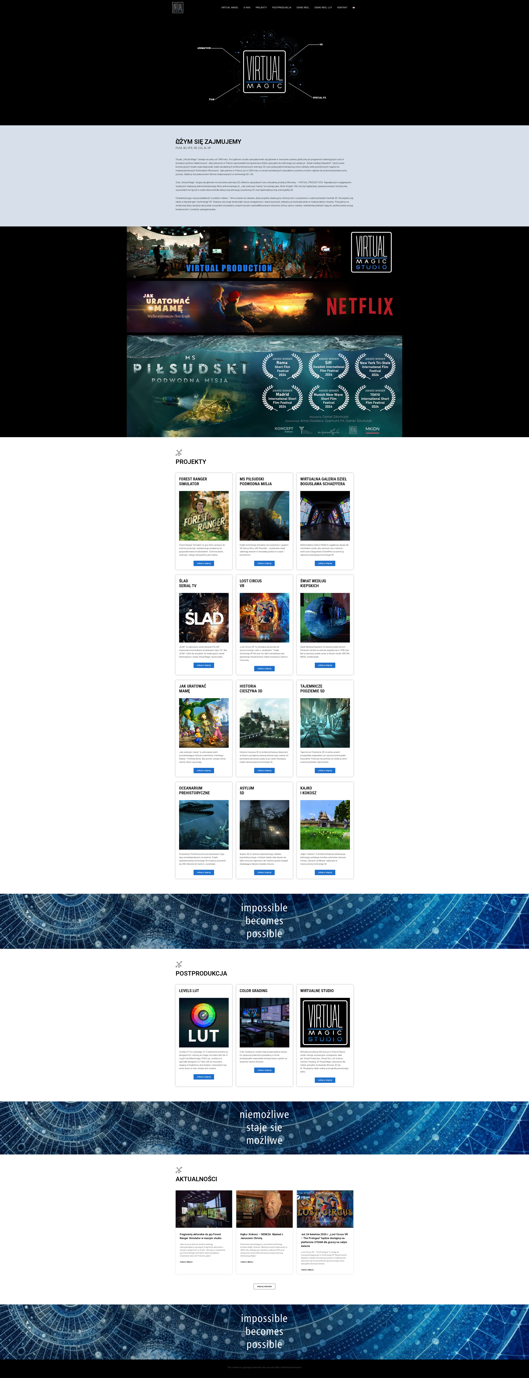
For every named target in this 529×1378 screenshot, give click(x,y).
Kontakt (342, 7)
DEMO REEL (303, 7)
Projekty (261, 7)
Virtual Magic (229, 7)
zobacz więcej (186, 1262)
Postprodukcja (281, 7)
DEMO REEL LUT (323, 7)
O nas (247, 7)
